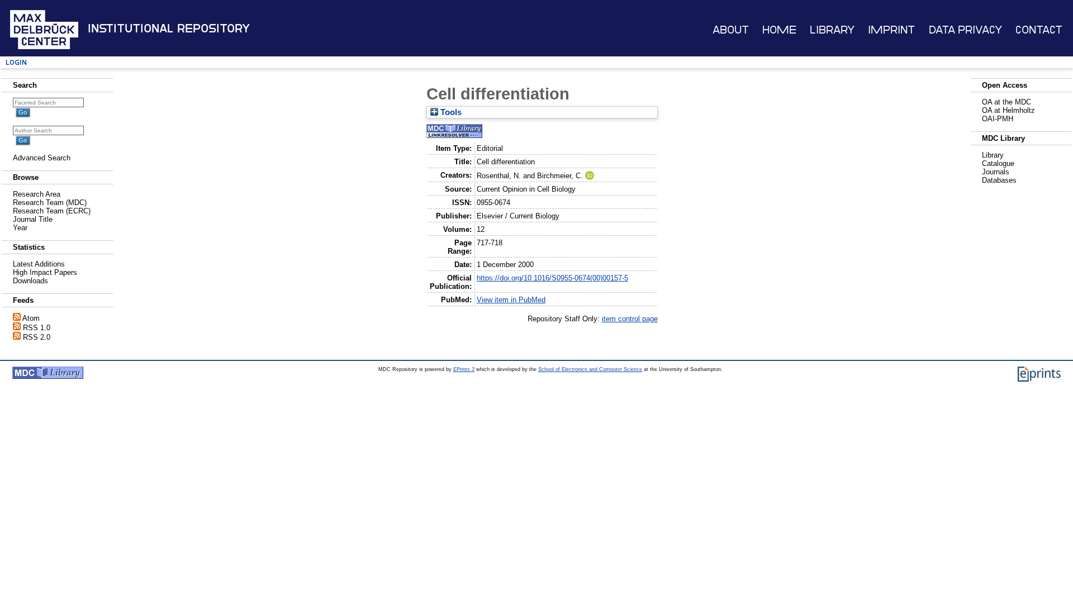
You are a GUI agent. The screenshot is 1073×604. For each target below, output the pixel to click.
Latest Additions (39, 264)
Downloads (30, 281)
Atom (31, 318)
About (731, 30)
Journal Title (33, 219)
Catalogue (998, 163)
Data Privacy (965, 30)
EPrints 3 (463, 369)
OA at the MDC (1006, 102)
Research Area (36, 194)
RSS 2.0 (36, 337)
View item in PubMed (511, 300)
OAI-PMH (997, 119)
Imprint (891, 30)
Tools (450, 112)
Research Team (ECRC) (52, 211)
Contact (1038, 30)
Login (16, 62)
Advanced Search (41, 158)
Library (832, 30)
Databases (999, 180)
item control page (630, 319)
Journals (995, 172)
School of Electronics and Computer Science (590, 369)
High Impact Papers (45, 272)
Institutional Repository (169, 28)
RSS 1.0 (36, 328)
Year (20, 227)
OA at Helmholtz (1008, 110)
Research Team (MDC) (50, 202)
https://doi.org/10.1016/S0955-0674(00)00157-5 (552, 278)
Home (779, 30)
